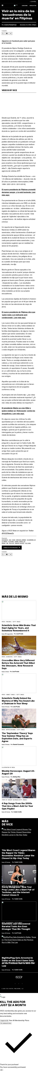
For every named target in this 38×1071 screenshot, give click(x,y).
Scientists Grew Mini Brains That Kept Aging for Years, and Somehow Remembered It (19, 628)
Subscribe (24, 5)
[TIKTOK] (21, 983)
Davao (13, 540)
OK (1, 1070)
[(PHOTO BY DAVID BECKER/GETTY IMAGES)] (19, 874)
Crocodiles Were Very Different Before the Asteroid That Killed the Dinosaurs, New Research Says (18, 665)
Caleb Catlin (18, 812)
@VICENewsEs (8, 533)
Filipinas (11, 541)
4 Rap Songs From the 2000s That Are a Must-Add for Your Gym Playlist (17, 806)
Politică (11, 543)
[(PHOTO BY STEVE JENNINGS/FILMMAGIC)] (19, 945)
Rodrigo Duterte (19, 543)
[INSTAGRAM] (17, 983)
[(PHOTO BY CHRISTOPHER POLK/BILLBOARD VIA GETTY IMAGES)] (19, 837)
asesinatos (5, 540)
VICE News (28, 543)
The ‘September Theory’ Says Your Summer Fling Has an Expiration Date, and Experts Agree (17, 737)
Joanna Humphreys (10, 25)
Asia (10, 540)
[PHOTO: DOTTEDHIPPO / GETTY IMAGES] (19, 911)
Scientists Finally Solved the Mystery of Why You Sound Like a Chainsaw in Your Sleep (18, 701)
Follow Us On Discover (11, 547)
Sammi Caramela (18, 744)
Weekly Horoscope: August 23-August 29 (18, 772)
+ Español (33, 1)
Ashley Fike (16, 777)
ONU (7, 543)
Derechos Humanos (21, 540)
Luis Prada (19, 634)
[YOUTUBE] (24, 983)
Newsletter (33, 5)
